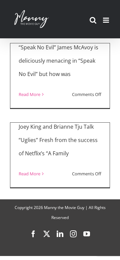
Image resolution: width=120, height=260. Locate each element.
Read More (29, 94)
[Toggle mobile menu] (106, 20)
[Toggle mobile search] (93, 20)
